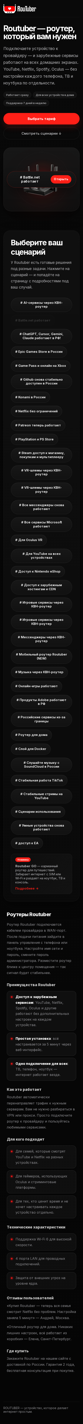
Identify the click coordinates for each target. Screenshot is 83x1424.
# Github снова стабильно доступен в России (41, 381)
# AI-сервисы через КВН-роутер (41, 305)
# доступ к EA (27, 843)
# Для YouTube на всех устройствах (42, 556)
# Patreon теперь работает (38, 425)
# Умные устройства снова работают (41, 827)
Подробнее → (27, 888)
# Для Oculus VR (28, 540)
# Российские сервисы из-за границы (41, 719)
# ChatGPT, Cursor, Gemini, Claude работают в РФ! (41, 336)
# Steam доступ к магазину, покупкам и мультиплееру (42, 455)
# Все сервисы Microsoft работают (41, 524)
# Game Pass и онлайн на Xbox (40, 366)
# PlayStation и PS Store (34, 439)
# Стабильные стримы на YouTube (41, 796)
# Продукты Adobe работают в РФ (41, 702)
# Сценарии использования (38, 812)
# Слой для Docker (30, 749)
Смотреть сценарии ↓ (41, 133)
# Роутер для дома (31, 735)
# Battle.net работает (32, 320)
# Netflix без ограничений (36, 411)
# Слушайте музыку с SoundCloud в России (41, 765)
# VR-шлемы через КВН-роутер (41, 472)
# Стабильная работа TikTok (39, 780)
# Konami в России (30, 397)
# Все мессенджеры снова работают (41, 507)
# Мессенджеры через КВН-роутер (41, 639)
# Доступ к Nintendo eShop (37, 571)
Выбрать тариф (42, 119)
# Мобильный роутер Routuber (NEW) (41, 656)
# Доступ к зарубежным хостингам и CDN (41, 587)
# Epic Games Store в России (39, 352)
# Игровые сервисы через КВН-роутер (41, 604)
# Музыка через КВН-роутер (39, 672)
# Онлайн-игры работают (36, 686)
